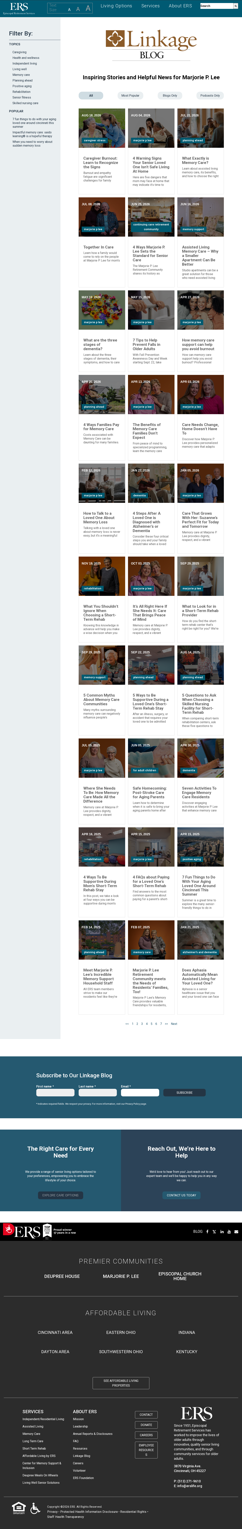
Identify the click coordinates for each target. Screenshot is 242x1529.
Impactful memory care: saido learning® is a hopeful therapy (32, 134)
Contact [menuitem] (146, 1415)
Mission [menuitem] (78, 1419)
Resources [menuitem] (80, 1448)
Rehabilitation (21, 92)
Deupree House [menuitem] (62, 1276)
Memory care (21, 75)
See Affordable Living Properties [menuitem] (121, 1383)
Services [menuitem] (150, 6)
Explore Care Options (61, 1195)
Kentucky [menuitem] (186, 1351)
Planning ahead (22, 80)
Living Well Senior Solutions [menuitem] (41, 1482)
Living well (19, 69)
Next (174, 1024)
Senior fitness (21, 97)
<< (127, 1024)
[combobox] (216, 6)
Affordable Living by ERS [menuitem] (39, 1456)
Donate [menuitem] (146, 1425)
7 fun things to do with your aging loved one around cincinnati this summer (34, 122)
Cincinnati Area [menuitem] (55, 1332)
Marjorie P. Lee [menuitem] (121, 1276)
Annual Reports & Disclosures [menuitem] (92, 1434)
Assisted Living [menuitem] (32, 1426)
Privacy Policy (132, 1103)
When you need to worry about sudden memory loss (32, 143)
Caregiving (19, 52)
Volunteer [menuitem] (79, 1470)
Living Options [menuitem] (117, 6)
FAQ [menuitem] (75, 1441)
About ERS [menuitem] (180, 6)
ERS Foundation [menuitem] (83, 1478)
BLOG (197, 1231)
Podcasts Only (210, 95)
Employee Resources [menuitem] (146, 1450)
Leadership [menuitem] (80, 1426)
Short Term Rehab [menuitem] (34, 1448)
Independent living (24, 63)
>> (166, 1024)
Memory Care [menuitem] (31, 1434)
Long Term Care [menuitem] (32, 1441)
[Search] (235, 6)
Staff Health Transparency (65, 1517)
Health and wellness (25, 58)
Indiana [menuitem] (186, 1332)
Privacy (52, 1512)
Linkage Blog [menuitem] (81, 1456)
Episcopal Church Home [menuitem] (180, 1276)
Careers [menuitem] (78, 1463)
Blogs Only (170, 95)
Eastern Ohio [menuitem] (121, 1332)
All (91, 95)
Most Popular (130, 95)
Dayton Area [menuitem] (55, 1351)
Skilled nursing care (25, 103)
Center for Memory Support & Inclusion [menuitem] (41, 1465)
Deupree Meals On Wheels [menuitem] (40, 1475)
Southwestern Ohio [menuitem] (121, 1351)
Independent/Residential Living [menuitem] (43, 1419)
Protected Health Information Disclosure (89, 1512)
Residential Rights (133, 1512)
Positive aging (22, 86)
